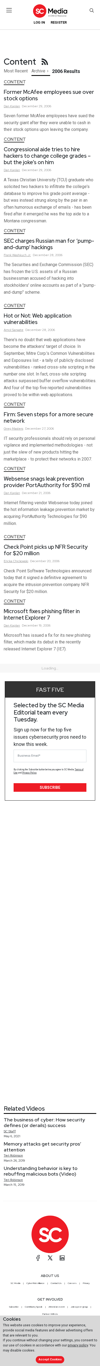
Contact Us (56, 1283)
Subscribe (50, 787)
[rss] (45, 61)
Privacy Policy (29, 772)
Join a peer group (79, 1306)
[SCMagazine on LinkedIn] (62, 1258)
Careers (72, 1283)
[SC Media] (50, 11)
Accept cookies (50, 1359)
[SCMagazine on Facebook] (38, 1258)
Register (59, 22)
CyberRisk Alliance (35, 1283)
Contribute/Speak (33, 1306)
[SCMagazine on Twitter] (50, 1258)
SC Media (15, 1283)
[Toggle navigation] (9, 10)
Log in (39, 22)
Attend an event (57, 1306)
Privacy (86, 1283)
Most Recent (16, 70)
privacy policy (78, 1345)
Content (15, 82)
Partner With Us (50, 1314)
